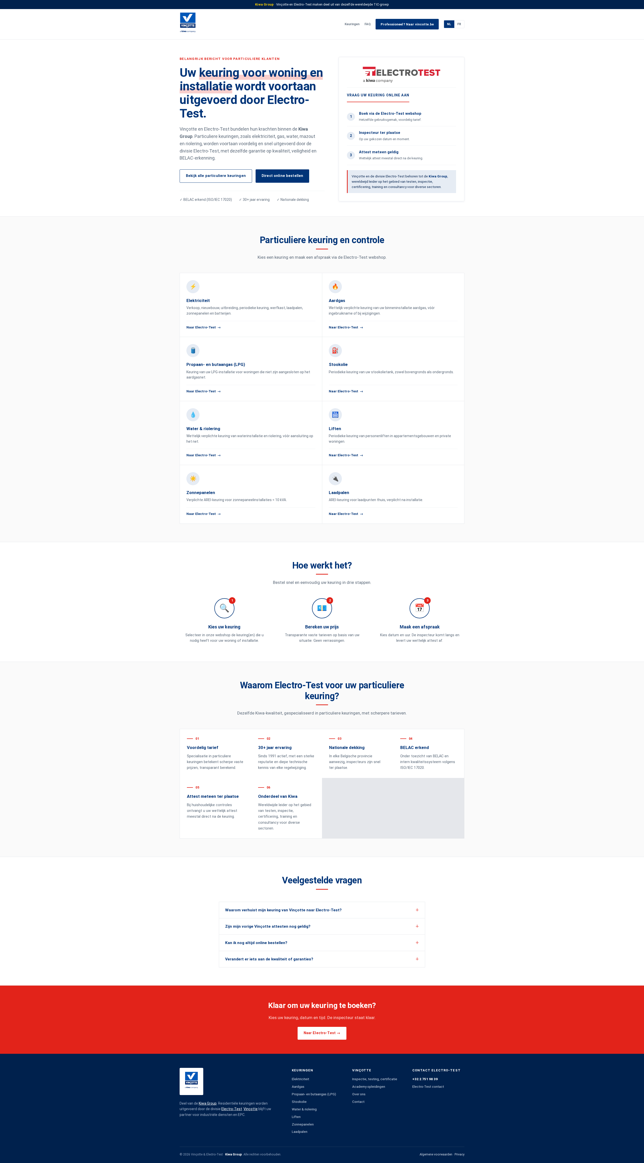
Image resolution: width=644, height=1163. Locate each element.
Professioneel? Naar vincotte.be (407, 24)
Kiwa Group (208, 1103)
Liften (296, 1117)
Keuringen (352, 24)
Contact (358, 1102)
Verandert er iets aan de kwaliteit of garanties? (269, 959)
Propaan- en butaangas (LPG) (314, 1094)
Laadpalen (299, 1132)
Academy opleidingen (368, 1086)
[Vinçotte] (188, 24)
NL (449, 24)
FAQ (368, 24)
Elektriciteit (300, 1079)
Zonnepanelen (303, 1124)
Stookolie (299, 1102)
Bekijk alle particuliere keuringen (216, 176)
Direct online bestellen (282, 176)
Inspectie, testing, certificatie (374, 1079)
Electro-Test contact (428, 1086)
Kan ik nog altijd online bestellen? (256, 943)
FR (459, 24)
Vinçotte (251, 1109)
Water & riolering (304, 1109)
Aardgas (298, 1086)
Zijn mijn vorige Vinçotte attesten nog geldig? (267, 926)
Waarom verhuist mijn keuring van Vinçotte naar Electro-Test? (283, 910)
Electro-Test (231, 1109)
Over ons (359, 1094)
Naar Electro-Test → (322, 1033)
